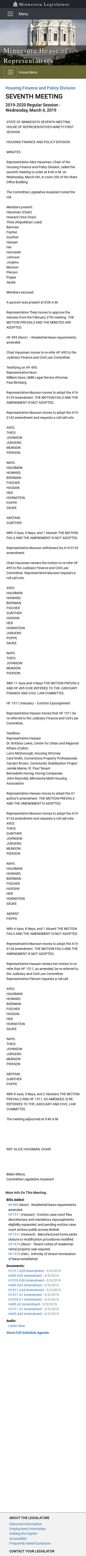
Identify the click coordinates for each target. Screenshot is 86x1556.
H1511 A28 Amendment (26, 1271)
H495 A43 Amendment (25, 1314)
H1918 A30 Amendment (26, 1280)
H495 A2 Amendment (24, 1304)
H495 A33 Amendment (25, 1285)
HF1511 (14, 1214)
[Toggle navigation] (10, 14)
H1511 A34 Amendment (26, 1290)
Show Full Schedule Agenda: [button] (28, 1333)
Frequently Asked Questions (30, 1543)
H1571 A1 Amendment (25, 1295)
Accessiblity (18, 1538)
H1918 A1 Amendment (25, 1299)
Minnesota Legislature (44, 4)
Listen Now (16, 1326)
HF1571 (14, 1234)
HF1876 (14, 1244)
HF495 (13, 1205)
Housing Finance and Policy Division (40, 87)
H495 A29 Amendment (25, 1276)
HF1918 (14, 1254)
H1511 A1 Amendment (25, 1309)
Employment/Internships (27, 1529)
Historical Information (25, 1524)
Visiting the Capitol (23, 1533)
